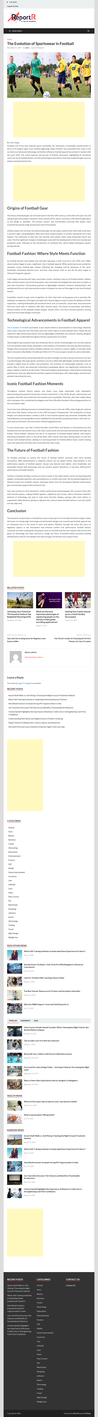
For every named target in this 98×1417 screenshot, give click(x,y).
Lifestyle (11, 884)
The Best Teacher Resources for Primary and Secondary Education (52, 991)
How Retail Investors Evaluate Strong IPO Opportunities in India (34, 703)
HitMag (87, 1413)
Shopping (12, 909)
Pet (9, 901)
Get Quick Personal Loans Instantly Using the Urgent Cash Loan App (36, 727)
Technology (13, 921)
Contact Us (71, 1285)
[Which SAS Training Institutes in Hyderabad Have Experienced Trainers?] (14, 951)
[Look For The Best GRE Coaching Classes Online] (14, 978)
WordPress (77, 1413)
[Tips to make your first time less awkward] (14, 1041)
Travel (10, 929)
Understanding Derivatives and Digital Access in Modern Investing (35, 718)
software (12, 913)
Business (12, 840)
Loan (10, 888)
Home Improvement (16, 872)
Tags (36, 1021)
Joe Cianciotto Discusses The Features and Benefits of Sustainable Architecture (40, 707)
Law (10, 880)
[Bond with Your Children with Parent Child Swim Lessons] (14, 1054)
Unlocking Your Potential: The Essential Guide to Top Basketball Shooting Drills (19, 614)
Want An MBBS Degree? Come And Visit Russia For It (46, 1004)
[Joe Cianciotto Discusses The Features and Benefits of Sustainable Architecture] (14, 1176)
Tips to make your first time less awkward (41, 1040)
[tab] (13, 1020)
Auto (10, 831)
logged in (21, 683)
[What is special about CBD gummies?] (14, 1115)
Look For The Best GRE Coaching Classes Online (44, 978)
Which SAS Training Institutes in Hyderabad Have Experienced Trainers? (37, 699)
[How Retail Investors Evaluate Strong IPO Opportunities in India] (14, 1163)
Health (11, 868)
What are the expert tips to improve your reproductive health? (50, 1101)
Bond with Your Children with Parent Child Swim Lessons (48, 1054)
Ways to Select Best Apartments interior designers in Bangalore (51, 1080)
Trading (11, 925)
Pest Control (13, 896)
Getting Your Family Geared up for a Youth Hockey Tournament (77, 614)
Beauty (11, 835)
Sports (9, 39)
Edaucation (13, 852)
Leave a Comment (37, 48)
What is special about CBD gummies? (39, 1115)
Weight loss (13, 937)
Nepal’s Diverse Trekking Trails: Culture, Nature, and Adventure (34, 722)
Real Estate (13, 905)
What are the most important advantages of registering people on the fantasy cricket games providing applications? (47, 616)
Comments (25, 1021)
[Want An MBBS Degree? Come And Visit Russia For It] (14, 1004)
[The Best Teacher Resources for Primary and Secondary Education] (14, 991)
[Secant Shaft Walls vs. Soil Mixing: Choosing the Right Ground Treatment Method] (14, 1136)
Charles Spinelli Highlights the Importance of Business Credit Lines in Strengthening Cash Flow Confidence (53, 1190)
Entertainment (14, 856)
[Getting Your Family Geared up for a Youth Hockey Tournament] (78, 601)
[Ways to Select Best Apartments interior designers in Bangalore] (14, 1081)
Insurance (12, 876)
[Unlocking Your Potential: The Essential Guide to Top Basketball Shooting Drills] (20, 601)
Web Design (13, 933)
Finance (11, 860)
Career (11, 844)
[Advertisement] (49, 119)
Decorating (13, 848)
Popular (13, 1021)
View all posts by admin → (35, 657)
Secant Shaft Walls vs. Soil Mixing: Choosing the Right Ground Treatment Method (41, 695)
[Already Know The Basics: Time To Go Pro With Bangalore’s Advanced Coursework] (14, 965)
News (10, 892)
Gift (10, 864)
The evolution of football (17, 327)
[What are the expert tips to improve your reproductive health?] (14, 1102)
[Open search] (88, 31)
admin (27, 48)
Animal (11, 827)
